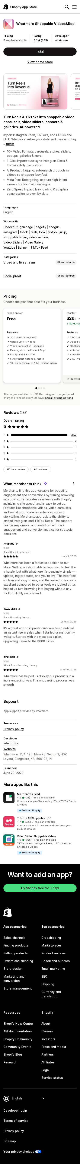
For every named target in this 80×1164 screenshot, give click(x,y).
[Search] (67, 7)
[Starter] (39, 388)
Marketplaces (51, 945)
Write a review (16, 469)
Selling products (15, 953)
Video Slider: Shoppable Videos (37, 836)
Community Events (17, 1047)
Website (9, 749)
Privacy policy (13, 729)
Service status (52, 1077)
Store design (12, 968)
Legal (45, 1070)
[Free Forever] (36, 388)
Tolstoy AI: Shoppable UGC (34, 818)
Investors (48, 1039)
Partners (47, 1054)
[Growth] (41, 388)
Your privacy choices (18, 1151)
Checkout (10, 227)
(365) (44, 40)
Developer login (15, 1110)
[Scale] (44, 388)
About (45, 1023)
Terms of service (15, 1120)
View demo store (40, 62)
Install (40, 51)
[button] (40, 802)
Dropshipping (51, 937)
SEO (44, 976)
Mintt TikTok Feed (28, 794)
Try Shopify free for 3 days (40, 888)
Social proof (12, 276)
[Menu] (74, 7)
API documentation (17, 1031)
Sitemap (9, 1141)
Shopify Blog (12, 1054)
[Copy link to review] (16, 544)
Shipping (47, 984)
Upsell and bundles (55, 961)
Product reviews (53, 953)
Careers (47, 1031)
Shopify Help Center (18, 1023)
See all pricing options (59, 397)
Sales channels (14, 937)
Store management (17, 988)
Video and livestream (19, 262)
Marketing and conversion (14, 978)
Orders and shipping (18, 961)
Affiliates (48, 1062)
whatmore (61, 40)
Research (10, 1062)
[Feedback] (74, 484)
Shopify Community (17, 1039)
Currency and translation (51, 994)
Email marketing (53, 968)
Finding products (15, 945)
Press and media (53, 1047)
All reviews (41, 469)
